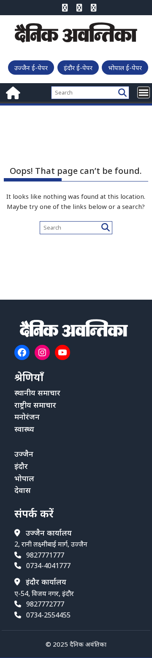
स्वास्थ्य (24, 429)
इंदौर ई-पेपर (78, 67)
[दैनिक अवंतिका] (12, 92)
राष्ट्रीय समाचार (35, 405)
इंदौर (21, 466)
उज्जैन (23, 454)
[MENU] (143, 92)
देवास (22, 490)
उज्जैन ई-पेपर (31, 67)
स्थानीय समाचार (37, 392)
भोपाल (24, 478)
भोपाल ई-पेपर (125, 67)
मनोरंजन (27, 417)
